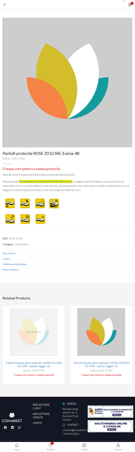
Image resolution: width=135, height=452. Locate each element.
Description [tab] (9, 253)
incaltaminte (22, 244)
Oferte (37, 423)
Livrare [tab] (6, 258)
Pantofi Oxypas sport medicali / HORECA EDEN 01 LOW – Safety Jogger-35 (34, 364)
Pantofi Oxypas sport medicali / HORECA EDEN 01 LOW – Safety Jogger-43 (101, 364)
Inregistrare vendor (41, 416)
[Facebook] (5, 427)
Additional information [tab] (15, 264)
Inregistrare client (41, 406)
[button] (129, 4)
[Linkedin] (12, 427)
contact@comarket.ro (75, 430)
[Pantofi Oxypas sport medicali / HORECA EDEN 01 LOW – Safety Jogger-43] (101, 332)
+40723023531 (71, 433)
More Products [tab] (11, 269)
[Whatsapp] (19, 427)
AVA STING (18, 158)
